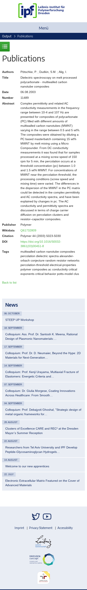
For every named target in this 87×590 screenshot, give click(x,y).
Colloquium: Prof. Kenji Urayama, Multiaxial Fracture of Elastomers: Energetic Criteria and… (42, 374)
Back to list (9, 282)
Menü (43, 27)
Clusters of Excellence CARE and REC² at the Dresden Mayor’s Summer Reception (41, 431)
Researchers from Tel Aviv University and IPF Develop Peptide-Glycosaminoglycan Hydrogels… (41, 450)
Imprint (19, 528)
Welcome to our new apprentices (27, 466)
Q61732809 (28, 230)
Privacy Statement (40, 528)
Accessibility (65, 528)
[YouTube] (47, 516)
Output (6, 36)
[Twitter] (36, 516)
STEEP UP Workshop (19, 319)
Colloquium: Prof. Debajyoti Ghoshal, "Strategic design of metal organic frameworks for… (43, 412)
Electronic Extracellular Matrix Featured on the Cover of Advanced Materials (42, 483)
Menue (5, 46)
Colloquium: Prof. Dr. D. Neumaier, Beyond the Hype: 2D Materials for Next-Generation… (43, 355)
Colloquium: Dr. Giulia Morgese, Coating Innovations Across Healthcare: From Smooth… (40, 393)
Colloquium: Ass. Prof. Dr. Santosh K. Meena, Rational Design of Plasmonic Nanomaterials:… (41, 336)
